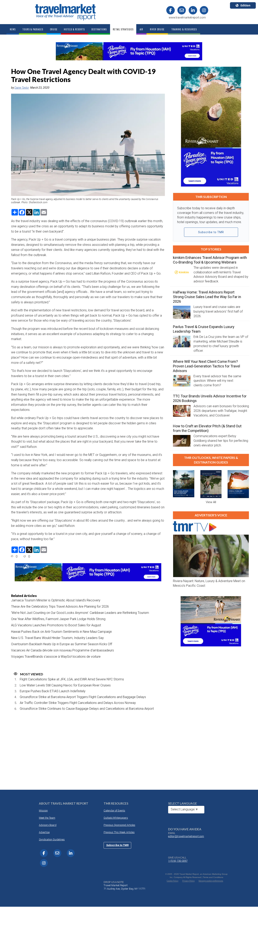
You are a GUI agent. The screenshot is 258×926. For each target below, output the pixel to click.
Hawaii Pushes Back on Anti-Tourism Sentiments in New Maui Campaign (61, 632)
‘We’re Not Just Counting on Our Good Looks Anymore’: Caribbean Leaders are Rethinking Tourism (80, 613)
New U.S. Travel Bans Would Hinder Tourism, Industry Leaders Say (57, 638)
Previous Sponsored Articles (119, 825)
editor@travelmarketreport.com (186, 836)
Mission (43, 810)
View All (211, 502)
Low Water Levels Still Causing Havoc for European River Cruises (65, 685)
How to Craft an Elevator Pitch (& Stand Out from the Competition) (207, 428)
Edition (245, 5)
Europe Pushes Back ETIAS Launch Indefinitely (52, 691)
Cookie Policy (172, 881)
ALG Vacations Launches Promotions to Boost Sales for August (56, 625)
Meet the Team (47, 817)
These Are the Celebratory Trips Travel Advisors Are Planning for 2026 (60, 606)
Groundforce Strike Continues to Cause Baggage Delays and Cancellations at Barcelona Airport (87, 709)
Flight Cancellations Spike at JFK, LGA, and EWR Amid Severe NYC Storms (72, 679)
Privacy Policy (188, 881)
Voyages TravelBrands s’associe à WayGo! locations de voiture (56, 656)
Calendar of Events (114, 810)
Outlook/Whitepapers (116, 817)
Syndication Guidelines (52, 839)
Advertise (44, 832)
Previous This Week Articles (119, 832)
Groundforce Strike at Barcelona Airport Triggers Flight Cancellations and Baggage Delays (83, 697)
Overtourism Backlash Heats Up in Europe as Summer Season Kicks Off (61, 644)
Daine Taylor (22, 87)
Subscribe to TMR (211, 232)
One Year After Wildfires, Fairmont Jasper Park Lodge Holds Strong (58, 619)
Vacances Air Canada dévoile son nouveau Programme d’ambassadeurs (62, 650)
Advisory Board (47, 825)
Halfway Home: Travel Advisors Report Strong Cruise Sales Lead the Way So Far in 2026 (207, 297)
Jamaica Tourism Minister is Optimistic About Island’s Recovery (55, 600)
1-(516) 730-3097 (177, 860)
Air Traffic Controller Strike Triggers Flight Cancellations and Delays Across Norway (78, 703)
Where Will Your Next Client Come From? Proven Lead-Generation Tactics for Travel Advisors (206, 366)
